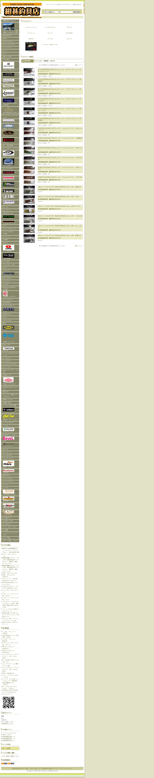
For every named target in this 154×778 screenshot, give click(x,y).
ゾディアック (31, 33)
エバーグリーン (7, 136)
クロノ (5, 226)
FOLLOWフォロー (8, 431)
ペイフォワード (7, 446)
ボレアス (5, 449)
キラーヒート (7, 210)
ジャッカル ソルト (9, 264)
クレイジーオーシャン (9, 229)
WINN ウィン (7, 128)
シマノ (5, 267)
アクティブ (6, 77)
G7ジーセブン (7, 278)
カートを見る (56, 4)
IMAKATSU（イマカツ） (10, 87)
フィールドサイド (8, 423)
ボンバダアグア (7, 455)
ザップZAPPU (7, 251)
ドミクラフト (7, 358)
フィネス (5, 426)
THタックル (6, 345)
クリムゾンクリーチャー (10, 223)
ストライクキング (8, 305)
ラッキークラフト (8, 481)
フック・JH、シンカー (10, 527)
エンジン (5, 142)
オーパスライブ (7, 169)
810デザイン (6, 475)
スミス (5, 311)
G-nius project (7, 258)
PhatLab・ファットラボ (10, 419)
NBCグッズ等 (7, 56)
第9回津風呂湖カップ (8, 740)
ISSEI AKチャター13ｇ (9, 573)
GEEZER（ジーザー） (9, 296)
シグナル (5, 284)
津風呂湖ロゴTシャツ (9, 21)
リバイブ (5, 484)
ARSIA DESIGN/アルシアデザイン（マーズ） (10, 70)
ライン (5, 53)
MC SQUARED (8, 145)
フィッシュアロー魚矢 (9, 405)
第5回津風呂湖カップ (8, 736)
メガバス (5, 472)
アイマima (6, 59)
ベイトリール (7, 47)
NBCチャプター (7, 735)
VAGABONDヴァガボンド (11, 112)
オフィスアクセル (8, 174)
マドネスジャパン (8, 458)
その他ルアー (7, 518)
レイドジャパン (7, 515)
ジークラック (7, 275)
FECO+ (5, 38)
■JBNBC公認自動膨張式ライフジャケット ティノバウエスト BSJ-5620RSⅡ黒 (10, 550)
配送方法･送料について (50, 768)
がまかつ (5, 198)
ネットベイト (7, 367)
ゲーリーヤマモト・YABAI (9, 232)
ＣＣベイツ (6, 270)
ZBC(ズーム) (6, 314)
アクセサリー (7, 524)
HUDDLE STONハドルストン (10, 388)
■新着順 (52, 61)
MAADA (31, 39)
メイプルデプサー (50, 27)
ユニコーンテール (31, 27)
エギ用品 (5, 530)
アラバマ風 (6, 538)
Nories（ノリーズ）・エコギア (11, 371)
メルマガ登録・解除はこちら (10, 756)
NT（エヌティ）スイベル (10, 148)
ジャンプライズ (7, 299)
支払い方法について (36, 768)
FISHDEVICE (7, 35)
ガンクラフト (7, 193)
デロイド (69, 27)
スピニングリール (8, 44)
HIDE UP (5, 392)
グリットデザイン (8, 218)
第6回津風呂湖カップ (8, 738)
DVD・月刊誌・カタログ (10, 541)
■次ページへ (79, 65)
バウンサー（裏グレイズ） (50, 44)
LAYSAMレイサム (9, 508)
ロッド (5, 50)
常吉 (4, 323)
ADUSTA (5, 82)
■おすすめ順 (38, 61)
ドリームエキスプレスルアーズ (10, 354)
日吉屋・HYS (7, 402)
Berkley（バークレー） (10, 384)
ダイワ (5, 317)
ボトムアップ (7, 452)
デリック (50, 33)
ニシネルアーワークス (9, 364)
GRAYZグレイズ (8, 213)
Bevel (4, 441)
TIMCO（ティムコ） (9, 342)
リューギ (5, 487)
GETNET (5, 239)
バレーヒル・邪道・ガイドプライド (10, 395)
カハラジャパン (7, 204)
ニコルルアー (7, 361)
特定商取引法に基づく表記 (20, 768)
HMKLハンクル (7, 399)
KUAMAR (69, 33)
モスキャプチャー (8, 41)
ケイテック (6, 237)
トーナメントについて (9, 733)
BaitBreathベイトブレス (10, 434)
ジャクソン (6, 281)
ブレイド (69, 39)
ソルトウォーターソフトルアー (10, 534)
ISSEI (4, 96)
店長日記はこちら (7, 723)
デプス (5, 330)
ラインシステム (7, 478)
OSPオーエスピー (8, 156)
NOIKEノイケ (7, 375)
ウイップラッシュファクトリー (10, 116)
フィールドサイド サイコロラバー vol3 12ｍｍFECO (10, 656)
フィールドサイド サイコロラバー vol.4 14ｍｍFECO (10, 669)
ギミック (5, 207)
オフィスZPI (6, 166)
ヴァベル (50, 39)
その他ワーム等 (7, 521)
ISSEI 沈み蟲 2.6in (8, 673)
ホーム (49, 4)
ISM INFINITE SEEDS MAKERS (10, 104)
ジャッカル (6, 261)
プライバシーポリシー (65, 768)
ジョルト (31, 51)
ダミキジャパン (7, 320)
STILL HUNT (7, 302)
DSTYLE (5, 350)
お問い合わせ (77, 4)
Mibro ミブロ (7, 467)
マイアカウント (66, 4)
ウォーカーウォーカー (9, 121)
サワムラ (5, 242)
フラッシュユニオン (9, 412)
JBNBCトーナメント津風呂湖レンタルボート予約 (10, 31)
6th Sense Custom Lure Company (9, 288)
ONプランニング (8, 180)
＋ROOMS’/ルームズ (9, 494)
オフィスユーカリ (8, 187)
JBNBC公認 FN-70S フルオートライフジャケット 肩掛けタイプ (10, 615)
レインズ (5, 501)
